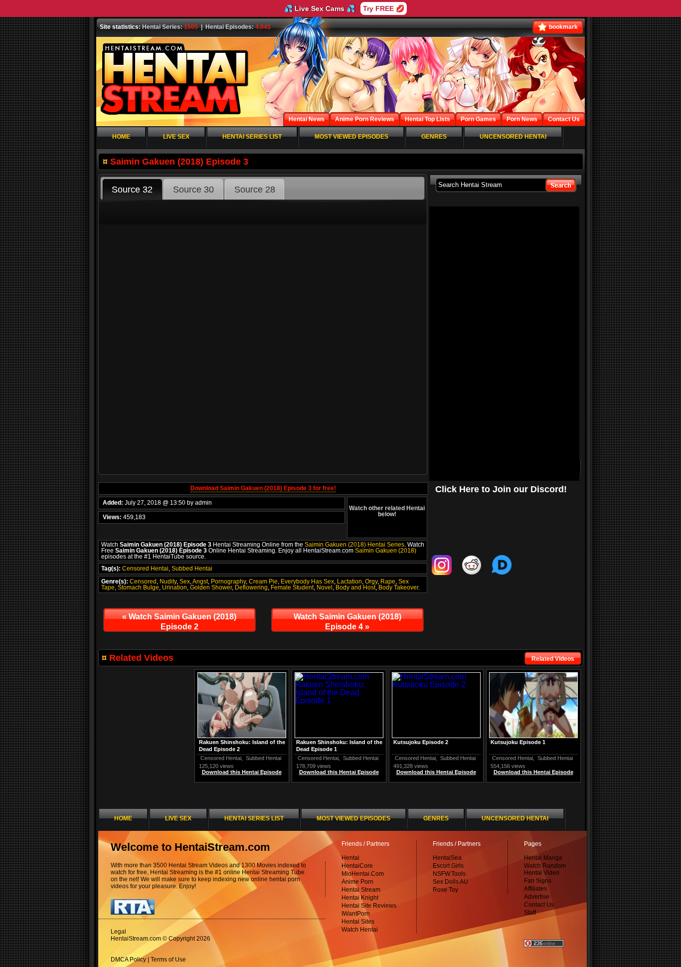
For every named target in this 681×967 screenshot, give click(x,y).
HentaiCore (357, 865)
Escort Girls (448, 865)
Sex (184, 581)
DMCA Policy (128, 959)
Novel (325, 587)
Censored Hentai (145, 568)
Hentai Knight (359, 897)
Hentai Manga (543, 857)
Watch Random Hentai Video (545, 869)
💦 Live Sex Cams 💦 (319, 8)
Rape (387, 581)
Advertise (536, 896)
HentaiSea (447, 857)
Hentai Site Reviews (368, 905)
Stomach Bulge (138, 587)
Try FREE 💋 (383, 8)
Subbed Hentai (191, 568)
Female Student (292, 587)
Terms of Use (168, 959)
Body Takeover (398, 587)
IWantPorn (355, 913)
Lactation (349, 581)
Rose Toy (445, 889)
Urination (174, 587)
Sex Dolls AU (450, 881)
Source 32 (132, 189)
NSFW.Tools (449, 873)
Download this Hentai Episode (533, 772)
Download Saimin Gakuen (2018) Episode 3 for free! (263, 488)
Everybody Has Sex (307, 581)
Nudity (168, 581)
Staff (530, 912)
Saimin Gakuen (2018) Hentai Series (354, 544)
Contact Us (539, 904)
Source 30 (193, 189)
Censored (143, 581)
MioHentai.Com (362, 873)
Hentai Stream (360, 889)
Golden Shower (211, 587)
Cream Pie (263, 581)
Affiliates (535, 888)
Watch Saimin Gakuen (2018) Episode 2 (179, 621)
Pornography (228, 581)
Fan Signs (537, 880)
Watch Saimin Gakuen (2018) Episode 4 (347, 621)
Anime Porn (357, 881)
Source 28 (254, 189)
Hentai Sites (357, 921)
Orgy (371, 581)
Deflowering (251, 587)
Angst (200, 581)
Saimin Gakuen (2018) (385, 550)
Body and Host (355, 587)
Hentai (350, 857)
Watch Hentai (359, 929)
